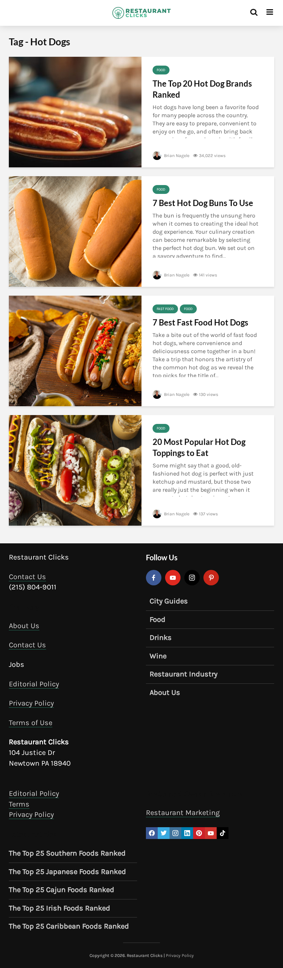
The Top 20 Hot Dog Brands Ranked (202, 89)
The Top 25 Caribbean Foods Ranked (69, 926)
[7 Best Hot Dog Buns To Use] (75, 230)
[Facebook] (153, 577)
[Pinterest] (211, 577)
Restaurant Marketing (183, 812)
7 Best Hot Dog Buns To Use (203, 203)
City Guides (169, 601)
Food (161, 70)
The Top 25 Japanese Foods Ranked (67, 871)
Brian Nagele (176, 155)
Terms (19, 804)
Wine (158, 656)
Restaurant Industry (183, 674)
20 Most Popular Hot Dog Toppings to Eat (199, 447)
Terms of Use (30, 722)
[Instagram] (192, 577)
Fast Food (165, 309)
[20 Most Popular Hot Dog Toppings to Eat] (75, 469)
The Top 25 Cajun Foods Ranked (61, 889)
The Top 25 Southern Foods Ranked (67, 853)
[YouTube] (173, 577)
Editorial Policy (34, 684)
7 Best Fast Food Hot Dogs (200, 322)
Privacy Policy (31, 703)
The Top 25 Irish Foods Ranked (59, 908)
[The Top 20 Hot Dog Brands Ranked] (75, 111)
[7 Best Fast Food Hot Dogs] (75, 350)
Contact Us (27, 576)
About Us (24, 625)
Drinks (161, 637)
